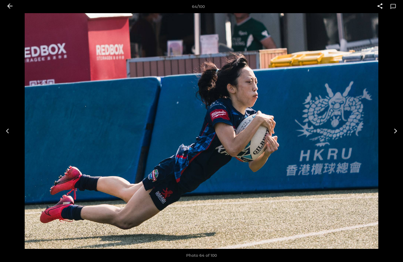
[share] (380, 6)
